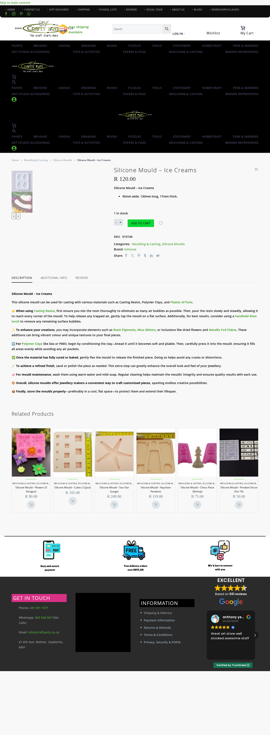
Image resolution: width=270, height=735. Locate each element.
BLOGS (198, 9)
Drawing (88, 46)
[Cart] (243, 28)
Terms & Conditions (158, 635)
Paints (17, 46)
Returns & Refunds (157, 628)
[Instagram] (13, 13)
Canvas (64, 46)
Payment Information (159, 620)
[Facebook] (6, 13)
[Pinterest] (139, 255)
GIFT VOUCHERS (59, 9)
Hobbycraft (212, 46)
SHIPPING (84, 9)
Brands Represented (241, 52)
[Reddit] (158, 255)
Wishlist (213, 33)
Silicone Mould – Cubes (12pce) (72, 487)
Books (112, 46)
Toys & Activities (86, 52)
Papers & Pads (134, 52)
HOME (11, 9)
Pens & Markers (245, 46)
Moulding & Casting (185, 52)
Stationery (182, 46)
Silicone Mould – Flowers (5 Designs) (31, 489)
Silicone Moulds (62, 160)
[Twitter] (132, 255)
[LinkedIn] (151, 255)
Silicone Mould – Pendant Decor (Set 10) (239, 489)
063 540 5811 (44, 617)
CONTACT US (32, 9)
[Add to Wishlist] (161, 223)
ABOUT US (178, 9)
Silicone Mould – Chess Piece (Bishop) (197, 489)
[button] (14, 82)
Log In (178, 34)
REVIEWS (131, 9)
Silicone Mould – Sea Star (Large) (114, 489)
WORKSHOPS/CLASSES (225, 9)
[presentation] (14, 216)
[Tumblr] (145, 255)
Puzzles (134, 46)
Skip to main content (15, 3)
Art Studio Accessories (31, 52)
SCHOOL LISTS (108, 9)
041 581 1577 (39, 608)
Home (15, 160)
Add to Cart (140, 223)
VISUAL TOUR (154, 9)
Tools (157, 46)
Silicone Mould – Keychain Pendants (156, 489)
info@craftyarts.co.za (43, 632)
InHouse (130, 249)
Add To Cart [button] (31, 505)
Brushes (40, 46)
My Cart (247, 33)
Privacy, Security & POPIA (162, 642)
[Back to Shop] (256, 169)
